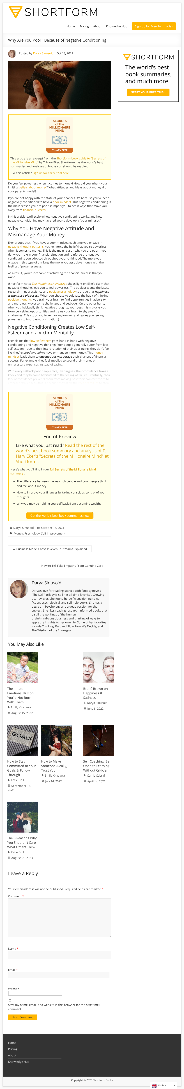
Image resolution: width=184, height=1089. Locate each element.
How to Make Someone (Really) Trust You (54, 765)
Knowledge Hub (116, 26)
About (97, 26)
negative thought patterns (26, 247)
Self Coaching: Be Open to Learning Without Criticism (96, 765)
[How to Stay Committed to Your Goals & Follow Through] (22, 727)
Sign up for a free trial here (51, 173)
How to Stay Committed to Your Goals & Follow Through (21, 768)
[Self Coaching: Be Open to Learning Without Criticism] (98, 727)
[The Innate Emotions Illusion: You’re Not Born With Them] (22, 654)
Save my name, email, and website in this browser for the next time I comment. (54, 1007)
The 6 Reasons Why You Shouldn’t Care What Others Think (22, 842)
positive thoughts (20, 299)
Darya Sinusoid (43, 53)
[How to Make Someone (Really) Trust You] (56, 727)
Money (18, 533)
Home (71, 26)
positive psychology (62, 292)
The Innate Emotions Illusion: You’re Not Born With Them (20, 695)
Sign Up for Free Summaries (154, 26)
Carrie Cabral (96, 775)
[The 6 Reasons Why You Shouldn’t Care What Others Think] (22, 803)
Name (13, 949)
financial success (34, 210)
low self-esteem (40, 341)
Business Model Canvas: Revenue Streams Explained (50, 549)
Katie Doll (17, 780)
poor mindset (62, 202)
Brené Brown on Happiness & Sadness (95, 693)
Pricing (84, 26)
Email (13, 970)
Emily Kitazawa (21, 707)
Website (13, 989)
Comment (16, 896)
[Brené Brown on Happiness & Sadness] (98, 654)
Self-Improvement (53, 533)
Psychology (32, 533)
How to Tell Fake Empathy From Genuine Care (74, 566)
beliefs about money (33, 187)
